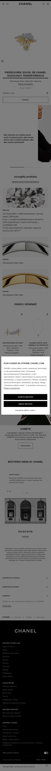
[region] (25, 385)
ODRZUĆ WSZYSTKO (25, 404)
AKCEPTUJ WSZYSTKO (25, 397)
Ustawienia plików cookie (25, 410)
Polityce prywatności (12, 388)
